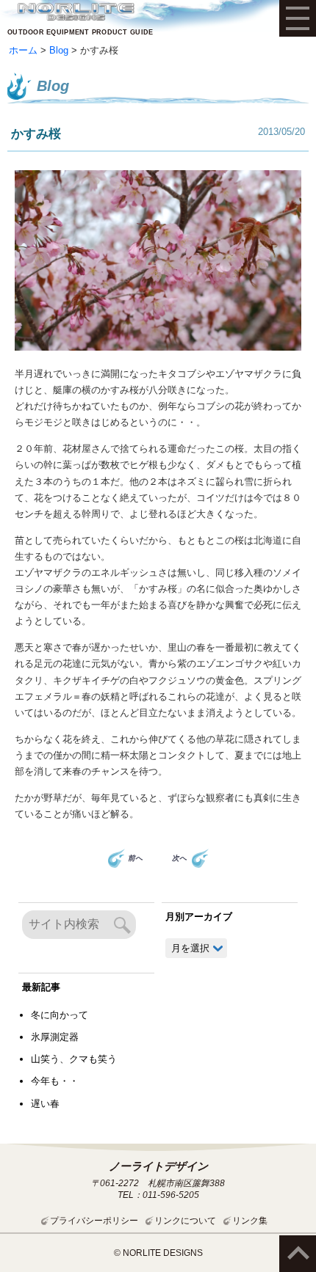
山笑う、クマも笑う (74, 1058)
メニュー (297, 18)
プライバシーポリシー (94, 1221)
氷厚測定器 (55, 1036)
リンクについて (185, 1221)
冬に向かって (59, 1014)
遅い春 (45, 1103)
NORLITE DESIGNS (76, 12)
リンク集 (249, 1221)
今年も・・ (55, 1080)
